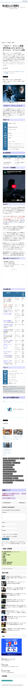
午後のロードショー (7, 482)
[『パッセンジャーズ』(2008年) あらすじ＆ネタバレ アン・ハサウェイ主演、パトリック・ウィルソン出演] (7, 445)
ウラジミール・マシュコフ (9, 460)
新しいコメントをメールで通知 (10, 534)
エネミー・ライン (7, 462)
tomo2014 (16, 71)
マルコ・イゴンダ (19, 480)
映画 (7, 73)
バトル (4, 73)
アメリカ (22, 458)
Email (3, 526)
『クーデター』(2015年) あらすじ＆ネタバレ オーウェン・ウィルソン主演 (17, 437)
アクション (22, 71)
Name (3, 522)
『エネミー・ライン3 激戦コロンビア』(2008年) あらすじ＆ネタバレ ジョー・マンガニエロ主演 (7, 438)
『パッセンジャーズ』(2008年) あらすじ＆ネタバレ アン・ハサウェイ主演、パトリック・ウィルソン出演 (7, 452)
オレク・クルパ (16, 462)
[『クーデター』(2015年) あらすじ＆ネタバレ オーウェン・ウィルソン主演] (17, 432)
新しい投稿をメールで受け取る (10, 536)
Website (4, 530)
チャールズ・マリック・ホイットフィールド (12, 476)
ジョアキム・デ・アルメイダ (9, 471)
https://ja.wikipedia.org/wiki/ (13, 391)
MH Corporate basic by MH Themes (16, 685)
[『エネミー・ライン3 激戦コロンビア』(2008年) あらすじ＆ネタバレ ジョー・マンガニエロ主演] (7, 432)
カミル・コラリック (7, 467)
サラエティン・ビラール (8, 469)
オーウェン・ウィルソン (8, 465)
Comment (4, 512)
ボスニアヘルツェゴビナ (8, 480)
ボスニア (16, 478)
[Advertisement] (14, 26)
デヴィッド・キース (7, 478)
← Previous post (6, 502)
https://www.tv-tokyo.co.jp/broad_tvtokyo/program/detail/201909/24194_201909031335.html (14, 388)
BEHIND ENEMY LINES (13, 458)
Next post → (22, 502)
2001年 (5, 458)
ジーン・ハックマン (7, 473)
